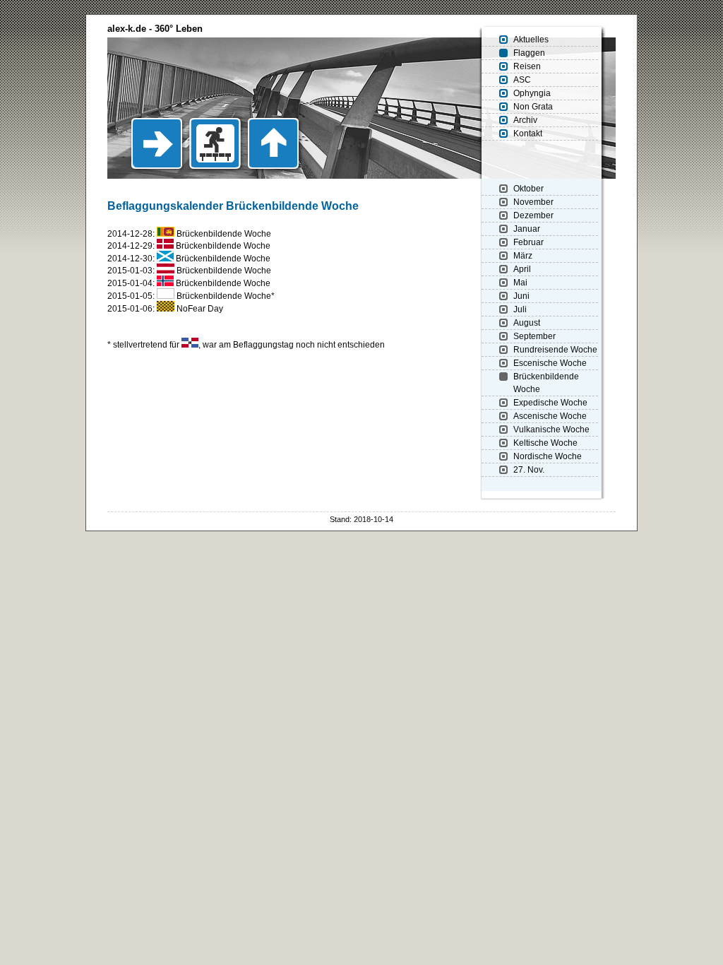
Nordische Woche (547, 456)
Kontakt (527, 133)
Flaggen (529, 53)
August (526, 323)
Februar (528, 242)
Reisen (527, 66)
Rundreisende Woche (555, 350)
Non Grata (533, 107)
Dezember (533, 215)
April (522, 269)
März (522, 256)
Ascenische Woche (550, 416)
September (534, 336)
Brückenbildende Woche (546, 383)
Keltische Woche (545, 443)
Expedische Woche (550, 403)
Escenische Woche (550, 363)
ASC (522, 80)
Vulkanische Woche (551, 429)
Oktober (528, 189)
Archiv (525, 120)
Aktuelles (531, 40)
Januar (526, 229)
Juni (521, 296)
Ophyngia (532, 93)
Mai (520, 283)
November (533, 202)
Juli (520, 309)
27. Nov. (528, 470)
